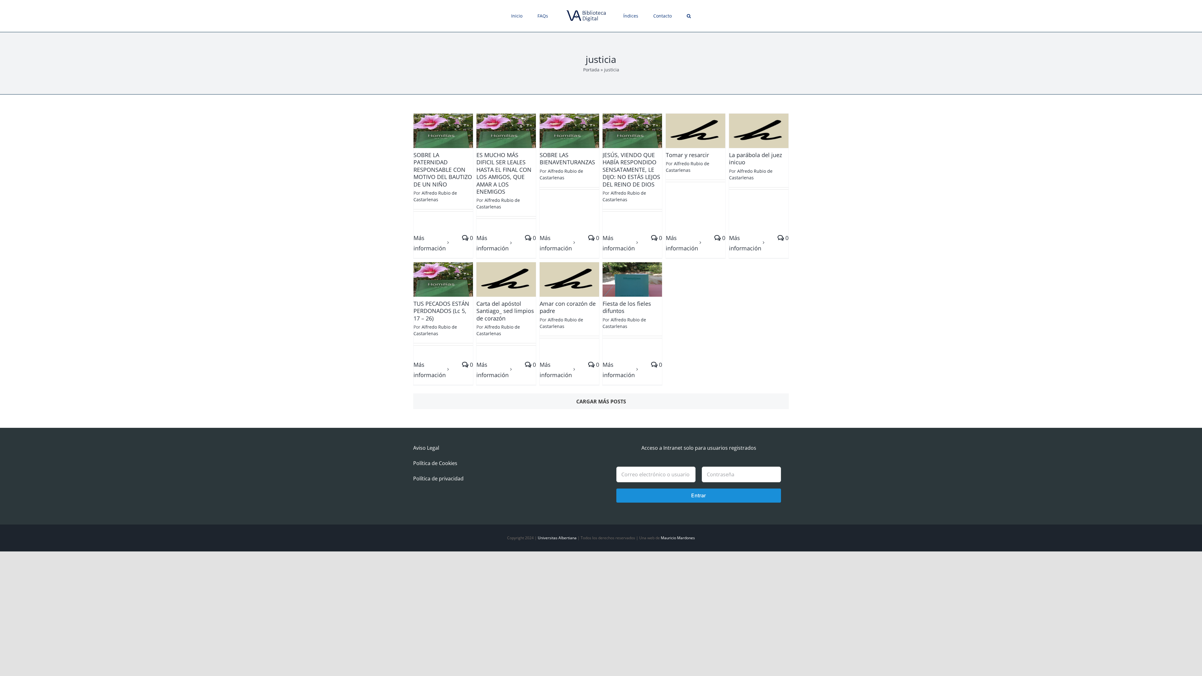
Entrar (698, 495)
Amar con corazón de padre (568, 307)
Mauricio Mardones (678, 537)
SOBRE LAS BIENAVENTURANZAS (567, 158)
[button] (667, 16)
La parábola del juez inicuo (755, 158)
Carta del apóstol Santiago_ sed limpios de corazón (505, 311)
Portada (591, 70)
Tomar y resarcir (687, 155)
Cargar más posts (601, 401)
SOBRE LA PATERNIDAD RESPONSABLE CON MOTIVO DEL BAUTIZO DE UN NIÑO (443, 169)
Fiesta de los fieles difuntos (627, 307)
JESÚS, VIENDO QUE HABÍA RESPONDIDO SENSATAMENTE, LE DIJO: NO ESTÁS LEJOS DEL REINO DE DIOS (631, 169)
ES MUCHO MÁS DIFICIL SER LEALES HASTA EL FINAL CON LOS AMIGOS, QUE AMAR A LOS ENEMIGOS (504, 173)
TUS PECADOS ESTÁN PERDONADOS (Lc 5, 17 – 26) (441, 311)
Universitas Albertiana (557, 537)
